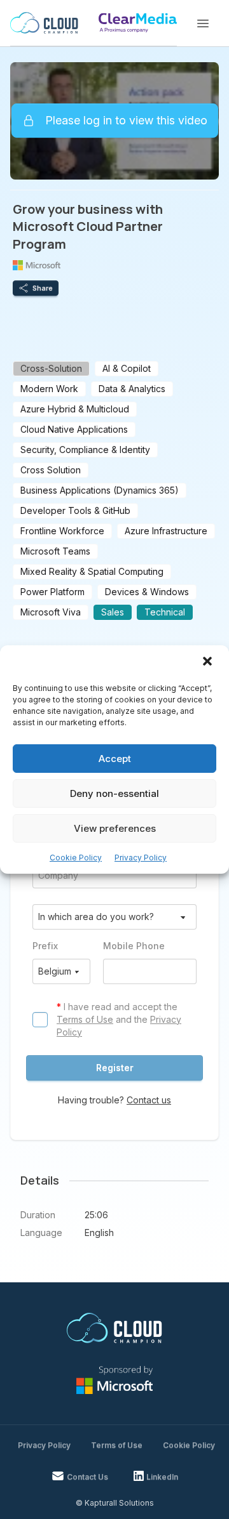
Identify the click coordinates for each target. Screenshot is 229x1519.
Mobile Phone (134, 945)
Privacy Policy (140, 857)
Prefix (45, 945)
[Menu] (203, 23)
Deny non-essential (114, 793)
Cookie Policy (76, 857)
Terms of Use (85, 1019)
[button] (208, 662)
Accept (115, 759)
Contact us (149, 1100)
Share (42, 288)
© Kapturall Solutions (115, 1503)
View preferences (115, 828)
